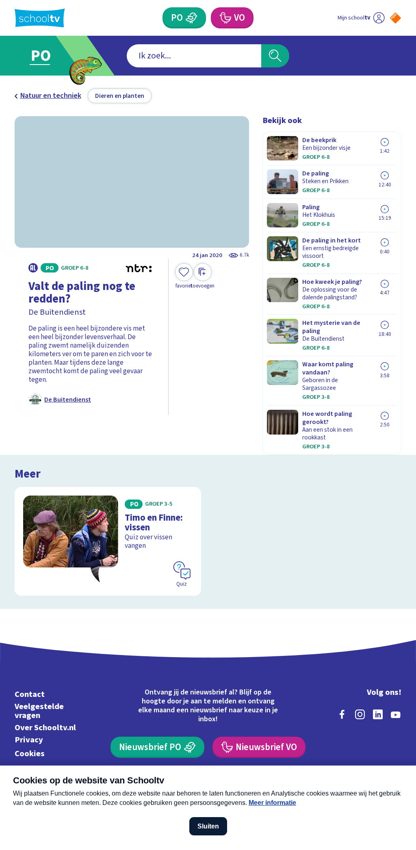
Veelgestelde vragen (39, 711)
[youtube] (396, 714)
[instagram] (360, 714)
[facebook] (342, 714)
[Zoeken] (275, 55)
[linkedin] (378, 714)
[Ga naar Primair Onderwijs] (52, 56)
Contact (30, 694)
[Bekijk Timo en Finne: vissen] (108, 541)
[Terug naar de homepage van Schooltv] (40, 18)
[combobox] (194, 55)
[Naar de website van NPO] (395, 18)
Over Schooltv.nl (45, 727)
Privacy (29, 740)
